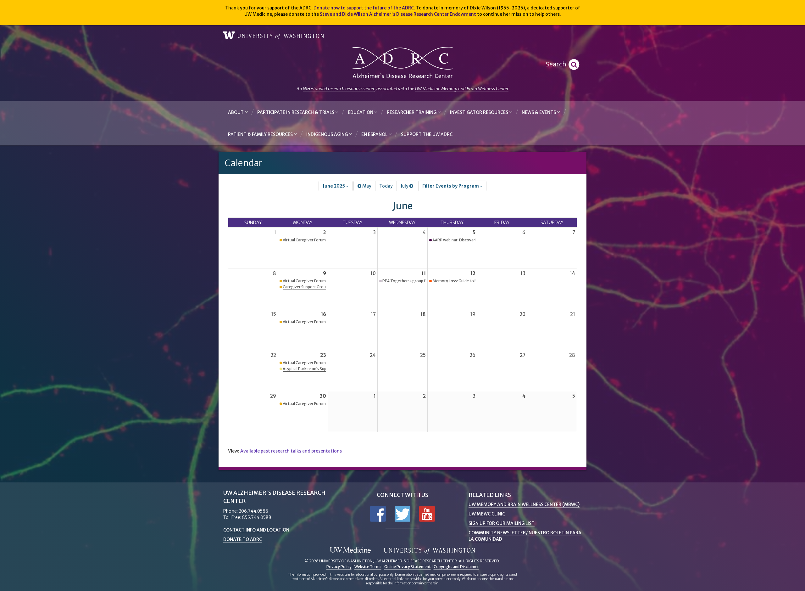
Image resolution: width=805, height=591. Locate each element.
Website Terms (367, 566)
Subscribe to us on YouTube (427, 514)
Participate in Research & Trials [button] (296, 112)
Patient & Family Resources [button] (261, 134)
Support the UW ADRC (426, 134)
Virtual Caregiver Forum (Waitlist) (313, 240)
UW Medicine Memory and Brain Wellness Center (461, 89)
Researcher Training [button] (412, 112)
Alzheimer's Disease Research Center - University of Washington (402, 62)
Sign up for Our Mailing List (502, 523)
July (405, 186)
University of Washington (273, 35)
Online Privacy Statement (407, 566)
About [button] (236, 112)
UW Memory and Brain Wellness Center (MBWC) (524, 504)
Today (386, 186)
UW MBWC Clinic (487, 514)
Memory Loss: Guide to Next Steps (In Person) (473, 281)
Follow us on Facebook (378, 514)
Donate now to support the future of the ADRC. (364, 8)
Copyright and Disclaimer (456, 566)
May (366, 186)
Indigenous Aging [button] (327, 134)
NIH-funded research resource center (339, 89)
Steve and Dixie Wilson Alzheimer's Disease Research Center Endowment (398, 14)
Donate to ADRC (242, 539)
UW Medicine (350, 550)
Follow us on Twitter (402, 514)
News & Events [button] (539, 112)
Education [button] (361, 112)
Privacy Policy (339, 566)
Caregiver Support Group (305, 286)
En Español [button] (374, 134)
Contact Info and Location (256, 530)
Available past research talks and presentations (291, 451)
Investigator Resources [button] (479, 112)
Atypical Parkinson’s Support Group (315, 368)
